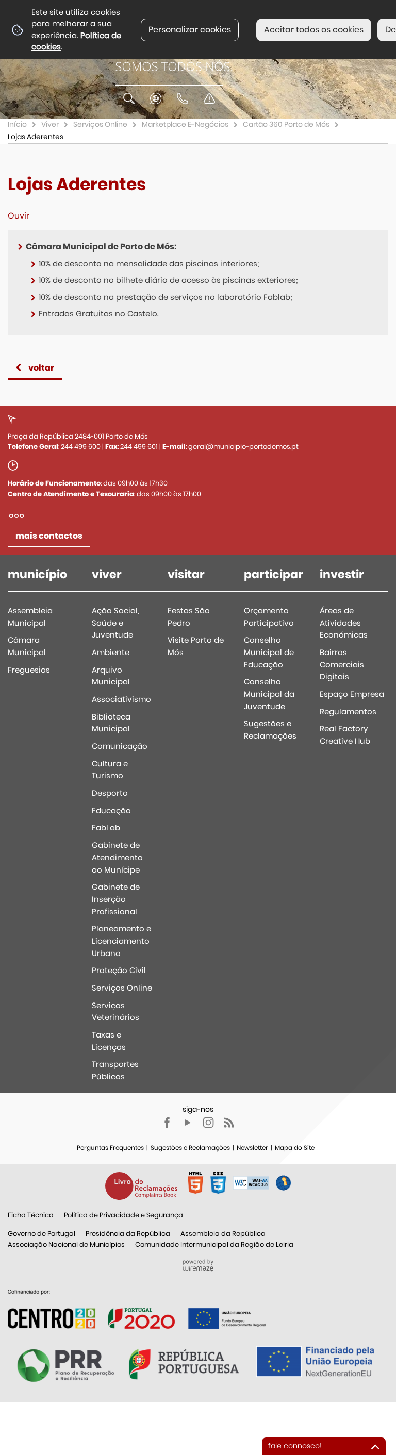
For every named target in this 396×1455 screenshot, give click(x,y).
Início (17, 124)
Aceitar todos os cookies (314, 30)
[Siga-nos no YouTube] (187, 1122)
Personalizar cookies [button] (189, 30)
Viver (50, 124)
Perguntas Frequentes (110, 1147)
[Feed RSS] (229, 1122)
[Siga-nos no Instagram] (208, 1122)
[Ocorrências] (209, 98)
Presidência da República (128, 1234)
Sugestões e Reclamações (190, 1147)
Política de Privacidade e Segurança (123, 1215)
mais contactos (48, 536)
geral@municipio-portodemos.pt (243, 446)
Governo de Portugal (41, 1234)
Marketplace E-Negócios (185, 124)
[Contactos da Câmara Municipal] (182, 98)
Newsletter (252, 1147)
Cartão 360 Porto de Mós (286, 124)
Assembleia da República (223, 1234)
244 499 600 (81, 446)
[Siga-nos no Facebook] (167, 1122)
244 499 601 (139, 446)
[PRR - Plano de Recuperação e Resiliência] (137, 1309)
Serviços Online (100, 124)
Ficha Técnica (31, 1215)
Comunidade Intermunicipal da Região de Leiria (214, 1244)
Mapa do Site (295, 1147)
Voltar (41, 368)
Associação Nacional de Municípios (66, 1244)
